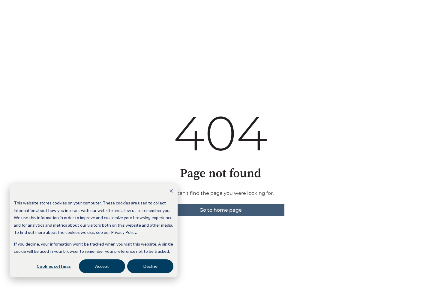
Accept (102, 266)
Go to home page (221, 210)
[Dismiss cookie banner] (171, 191)
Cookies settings (54, 266)
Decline (150, 266)
